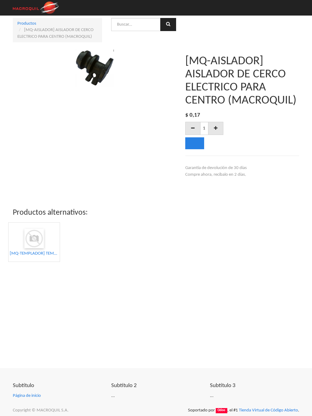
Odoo (221, 410)
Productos (26, 23)
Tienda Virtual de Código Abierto (268, 410)
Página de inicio (27, 395)
